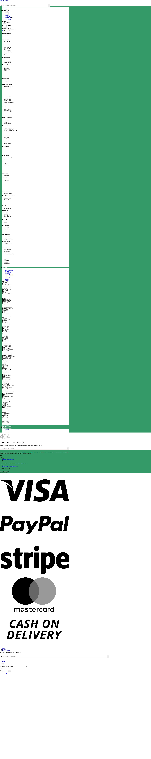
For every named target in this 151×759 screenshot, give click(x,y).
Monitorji (7, 431)
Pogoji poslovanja (6, 650)
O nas (3, 648)
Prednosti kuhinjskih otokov (8, 459)
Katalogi (4, 427)
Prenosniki (7, 429)
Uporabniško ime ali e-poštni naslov (7, 666)
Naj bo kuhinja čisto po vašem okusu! (10, 466)
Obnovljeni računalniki (7, 428)
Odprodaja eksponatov (7, 426)
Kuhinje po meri (5, 425)
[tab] (6, 9)
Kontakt (4, 649)
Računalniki (7, 430)
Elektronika (4, 267)
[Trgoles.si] (4, 0)
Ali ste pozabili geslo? (4, 673)
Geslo (1, 668)
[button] (3, 8)
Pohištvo (4, 6)
